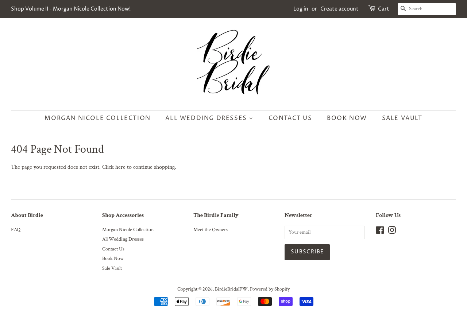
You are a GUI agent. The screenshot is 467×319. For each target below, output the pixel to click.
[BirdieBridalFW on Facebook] (380, 232)
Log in (300, 8)
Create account (339, 8)
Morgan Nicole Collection (97, 118)
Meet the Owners (210, 229)
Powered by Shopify (270, 289)
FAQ (15, 229)
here (120, 167)
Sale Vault (402, 118)
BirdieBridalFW (231, 289)
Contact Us (290, 118)
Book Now (347, 118)
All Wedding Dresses (207, 118)
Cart (383, 8)
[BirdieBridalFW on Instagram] (392, 232)
